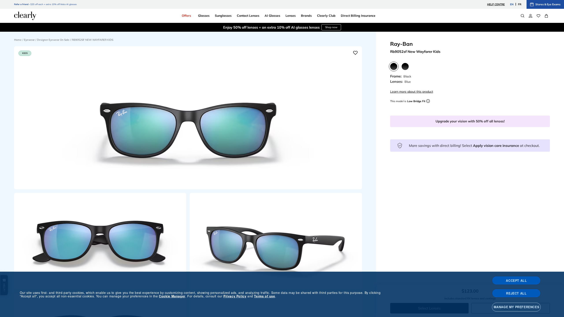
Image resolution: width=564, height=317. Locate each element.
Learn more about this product (411, 92)
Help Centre (496, 4)
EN (512, 4)
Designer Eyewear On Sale (53, 39)
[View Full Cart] (546, 15)
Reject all (516, 293)
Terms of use (264, 296)
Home (18, 39)
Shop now (305, 27)
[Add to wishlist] (355, 53)
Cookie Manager (172, 296)
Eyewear (29, 39)
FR (519, 4)
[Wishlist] (538, 15)
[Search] (522, 15)
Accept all (516, 280)
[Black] (393, 66)
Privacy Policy (234, 296)
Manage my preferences (516, 307)
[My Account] (530, 15)
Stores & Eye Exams (547, 4)
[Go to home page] (25, 16)
